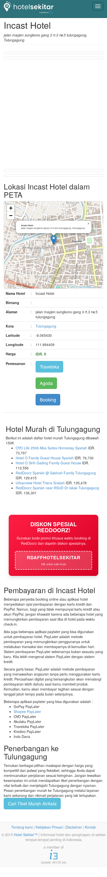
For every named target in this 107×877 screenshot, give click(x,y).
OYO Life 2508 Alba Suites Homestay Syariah (51, 447)
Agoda (46, 383)
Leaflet (72, 286)
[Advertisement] (53, 113)
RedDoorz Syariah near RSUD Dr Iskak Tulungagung (57, 487)
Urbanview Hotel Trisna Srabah (40, 482)
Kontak (90, 827)
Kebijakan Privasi (49, 827)
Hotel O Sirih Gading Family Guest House (48, 462)
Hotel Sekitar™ (26, 834)
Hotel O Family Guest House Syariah (45, 457)
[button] (54, 240)
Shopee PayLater (27, 711)
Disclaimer (73, 827)
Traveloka (49, 366)
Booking (48, 399)
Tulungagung (46, 326)
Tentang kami (22, 827)
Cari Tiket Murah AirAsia (32, 803)
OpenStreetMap (84, 286)
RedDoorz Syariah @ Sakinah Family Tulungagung (56, 472)
